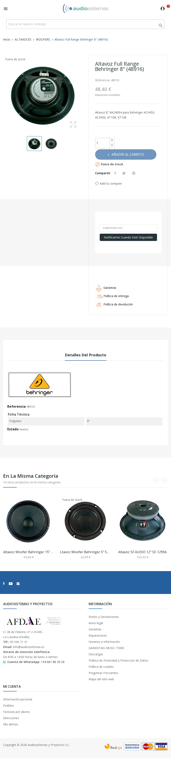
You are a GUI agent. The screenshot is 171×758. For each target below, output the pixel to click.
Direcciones (11, 718)
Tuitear (124, 173)
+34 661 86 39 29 (52, 662)
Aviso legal (96, 623)
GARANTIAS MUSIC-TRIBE (106, 648)
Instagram (18, 583)
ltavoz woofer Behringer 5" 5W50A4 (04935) (85, 552)
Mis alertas (10, 724)
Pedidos (8, 705)
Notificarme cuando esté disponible (128, 237)
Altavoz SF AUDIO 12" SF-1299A (142, 552)
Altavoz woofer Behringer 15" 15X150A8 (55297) (28, 552)
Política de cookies (101, 667)
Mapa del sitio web (101, 679)
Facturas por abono (16, 712)
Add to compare (111, 183)
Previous (2, 94)
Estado (13, 429)
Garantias (95, 629)
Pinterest (134, 173)
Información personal (17, 699)
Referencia (16, 406)
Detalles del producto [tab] (85, 354)
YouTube (11, 583)
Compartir (115, 173)
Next (83, 94)
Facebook (4, 583)
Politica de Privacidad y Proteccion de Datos (118, 660)
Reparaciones (98, 635)
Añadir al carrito (128, 154)
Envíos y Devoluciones (104, 617)
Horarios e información (104, 642)
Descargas (96, 654)
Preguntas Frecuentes (103, 673)
